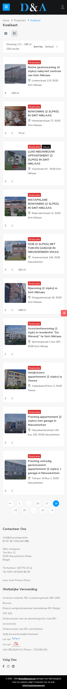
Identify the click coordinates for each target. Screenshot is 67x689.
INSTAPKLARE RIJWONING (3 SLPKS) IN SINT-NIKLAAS (43, 204)
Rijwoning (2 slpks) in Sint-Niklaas (42, 290)
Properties (20, 20)
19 (15, 510)
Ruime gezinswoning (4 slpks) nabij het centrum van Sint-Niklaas (44, 71)
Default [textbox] (49, 46)
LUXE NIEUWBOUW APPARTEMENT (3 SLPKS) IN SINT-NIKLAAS (41, 158)
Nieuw (46, 147)
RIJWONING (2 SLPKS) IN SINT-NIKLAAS (43, 113)
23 (42, 510)
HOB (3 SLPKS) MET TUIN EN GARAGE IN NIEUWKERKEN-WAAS (43, 248)
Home (6, 20)
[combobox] (51, 46)
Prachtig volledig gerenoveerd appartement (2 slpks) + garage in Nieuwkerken (44, 467)
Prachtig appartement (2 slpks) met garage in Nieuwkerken (45, 421)
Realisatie (34, 62)
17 (46, 503)
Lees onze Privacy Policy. (17, 580)
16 (37, 503)
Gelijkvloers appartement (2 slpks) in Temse (45, 377)
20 (24, 510)
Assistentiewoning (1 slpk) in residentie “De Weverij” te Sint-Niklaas (44, 333)
